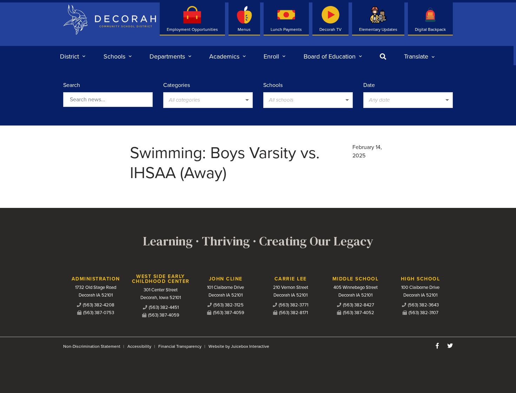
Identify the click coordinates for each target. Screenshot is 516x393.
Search (71, 85)
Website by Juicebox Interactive (239, 346)
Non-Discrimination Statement (91, 346)
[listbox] (419, 56)
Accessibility (139, 346)
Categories (176, 85)
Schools (273, 85)
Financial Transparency (179, 346)
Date (369, 85)
